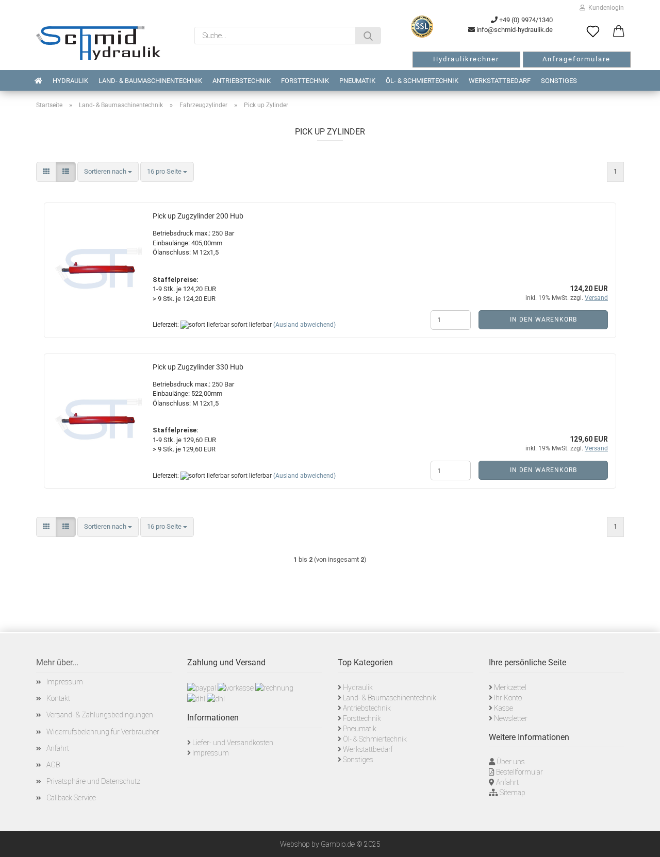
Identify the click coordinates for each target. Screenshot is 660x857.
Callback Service (71, 798)
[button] (619, 31)
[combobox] (108, 172)
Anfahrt (57, 748)
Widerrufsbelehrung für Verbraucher (102, 732)
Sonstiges (559, 81)
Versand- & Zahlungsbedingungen (99, 715)
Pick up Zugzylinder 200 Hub (198, 216)
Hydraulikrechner (466, 59)
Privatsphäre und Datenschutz (93, 781)
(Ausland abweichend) (304, 324)
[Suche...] (368, 35)
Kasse (503, 708)
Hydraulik (70, 81)
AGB (53, 765)
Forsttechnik (305, 81)
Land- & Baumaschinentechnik (150, 81)
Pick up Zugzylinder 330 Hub (198, 367)
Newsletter (510, 718)
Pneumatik (357, 81)
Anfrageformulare (576, 59)
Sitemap (512, 792)
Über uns (511, 762)
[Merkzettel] (593, 31)
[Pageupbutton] (639, 841)
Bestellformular (519, 772)
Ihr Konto (508, 698)
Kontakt (58, 698)
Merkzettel (510, 687)
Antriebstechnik (241, 81)
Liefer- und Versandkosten (232, 742)
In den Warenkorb (543, 319)
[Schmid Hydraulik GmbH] (98, 42)
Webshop (295, 844)
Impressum (64, 682)
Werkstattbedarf (500, 81)
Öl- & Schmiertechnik (422, 81)
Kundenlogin (604, 7)
